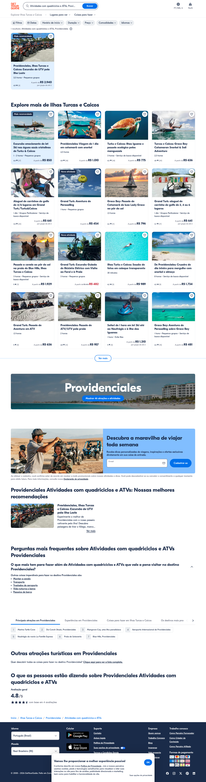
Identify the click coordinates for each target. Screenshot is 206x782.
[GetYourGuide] (15, 6)
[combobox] (52, 6)
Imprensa (152, 747)
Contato (97, 733)
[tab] (35, 620)
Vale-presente (154, 752)
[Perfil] (190, 4)
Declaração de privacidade (76, 479)
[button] (32, 61)
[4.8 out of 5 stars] (20, 702)
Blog (150, 743)
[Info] (71, 29)
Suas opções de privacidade (107, 747)
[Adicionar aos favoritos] (51, 36)
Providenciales (53, 718)
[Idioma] (178, 4)
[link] (32, 61)
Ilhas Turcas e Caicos (31, 718)
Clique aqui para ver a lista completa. (103, 662)
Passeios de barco (22, 592)
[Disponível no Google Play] (77, 735)
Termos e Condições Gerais (106, 752)
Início (13, 718)
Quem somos (154, 733)
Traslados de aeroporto (25, 585)
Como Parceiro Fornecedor (182, 733)
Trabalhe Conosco (156, 738)
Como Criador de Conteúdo (177, 740)
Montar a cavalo (22, 578)
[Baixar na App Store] (77, 747)
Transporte (19, 582)
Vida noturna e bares (24, 588)
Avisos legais (99, 738)
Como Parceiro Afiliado (180, 746)
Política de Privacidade (104, 743)
